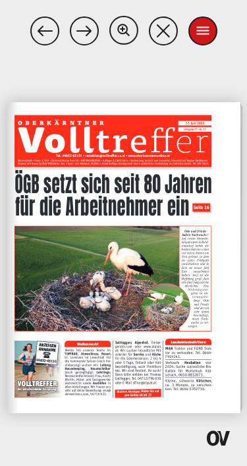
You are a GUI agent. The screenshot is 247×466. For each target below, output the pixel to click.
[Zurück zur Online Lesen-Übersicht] (163, 30)
